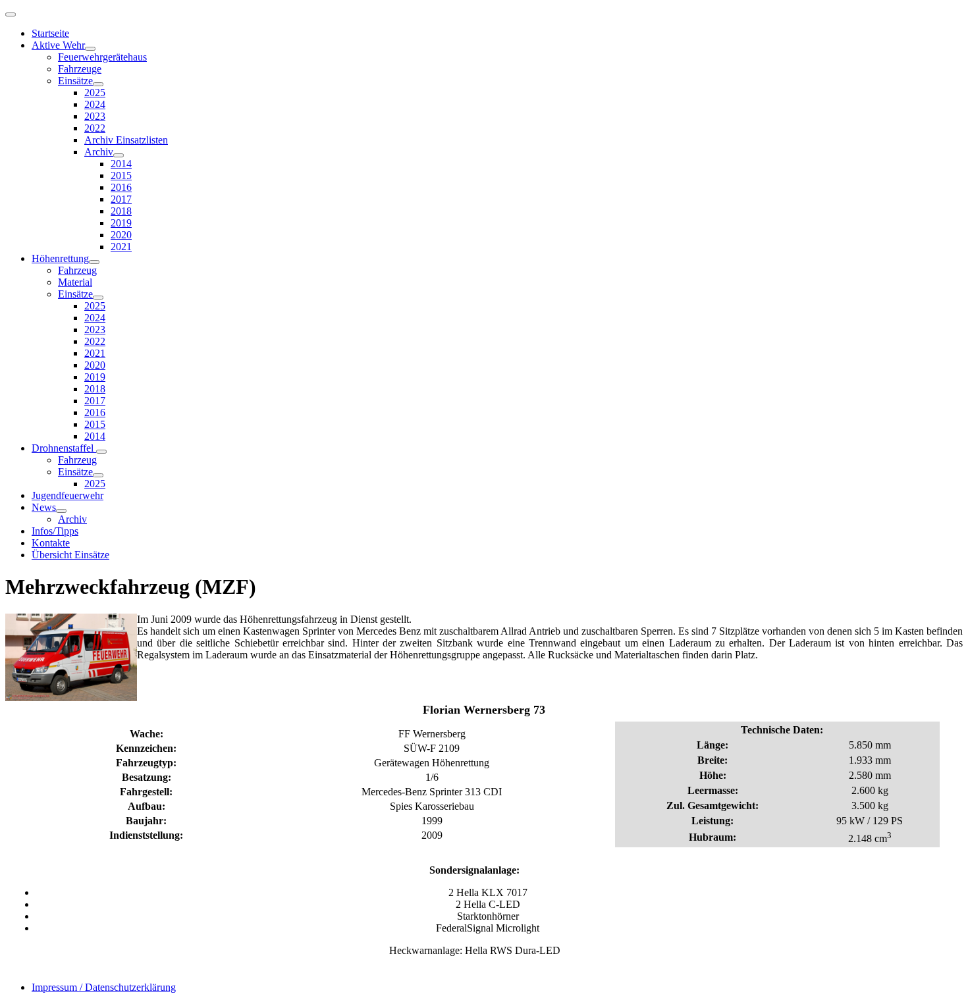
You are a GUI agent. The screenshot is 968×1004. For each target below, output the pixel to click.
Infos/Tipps (55, 531)
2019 (121, 222)
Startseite (50, 33)
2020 (121, 234)
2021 (121, 246)
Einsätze (75, 80)
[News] (61, 511)
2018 (121, 211)
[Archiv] (118, 155)
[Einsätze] (98, 84)
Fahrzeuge (79, 68)
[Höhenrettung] (94, 262)
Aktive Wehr (58, 45)
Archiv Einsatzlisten (126, 139)
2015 (121, 175)
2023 (94, 116)
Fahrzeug (77, 270)
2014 (121, 163)
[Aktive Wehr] (90, 49)
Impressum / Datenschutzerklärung (104, 987)
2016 (121, 187)
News (44, 507)
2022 (94, 128)
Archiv (98, 151)
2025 (94, 92)
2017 (121, 199)
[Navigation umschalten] (10, 14)
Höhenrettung (60, 258)
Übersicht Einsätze (70, 554)
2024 (94, 104)
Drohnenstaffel (64, 448)
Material (75, 282)
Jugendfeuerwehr (67, 495)
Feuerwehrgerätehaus (102, 57)
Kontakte (51, 542)
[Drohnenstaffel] (101, 452)
